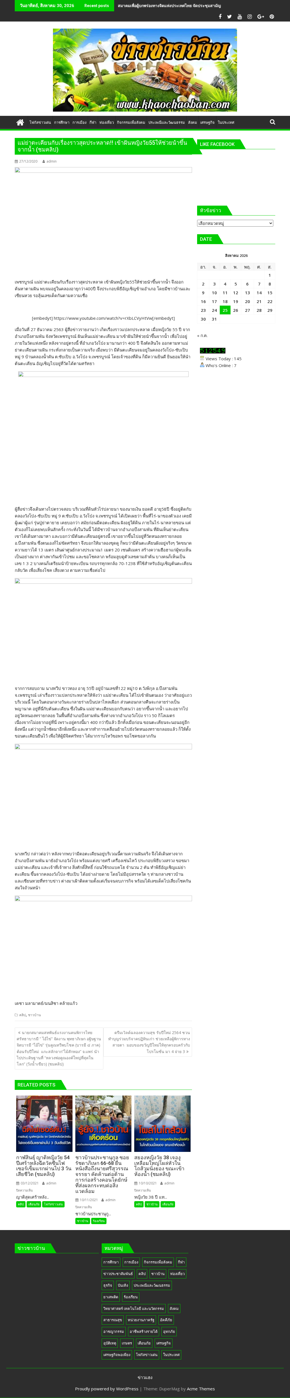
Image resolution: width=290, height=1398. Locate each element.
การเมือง (131, 1262)
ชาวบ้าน (34, 1015)
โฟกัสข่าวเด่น (53, 1204)
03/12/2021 (29, 1183)
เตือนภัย (33, 1204)
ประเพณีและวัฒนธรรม (152, 1285)
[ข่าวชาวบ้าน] (20, 121)
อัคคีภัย (166, 1319)
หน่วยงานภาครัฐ (141, 1319)
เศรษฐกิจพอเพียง (116, 1354)
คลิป (22, 1015)
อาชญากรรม (113, 1331)
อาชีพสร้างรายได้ (143, 1331)
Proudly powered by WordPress (106, 1388)
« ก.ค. (202, 335)
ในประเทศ (171, 1354)
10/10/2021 (147, 1183)
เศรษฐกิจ (163, 1343)
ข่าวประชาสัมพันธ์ (118, 1273)
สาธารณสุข (112, 1319)
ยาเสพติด (110, 1296)
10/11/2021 (88, 1199)
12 (235, 292)
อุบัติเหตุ (109, 1343)
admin (51, 161)
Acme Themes (201, 1388)
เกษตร (127, 1343)
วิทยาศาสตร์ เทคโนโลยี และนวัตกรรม (133, 1308)
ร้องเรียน (99, 1221)
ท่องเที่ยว (177, 1273)
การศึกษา (111, 1262)
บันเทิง (123, 1285)
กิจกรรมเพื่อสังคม (158, 1262)
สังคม (174, 1308)
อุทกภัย (169, 1331)
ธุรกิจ (107, 1285)
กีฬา (181, 1262)
